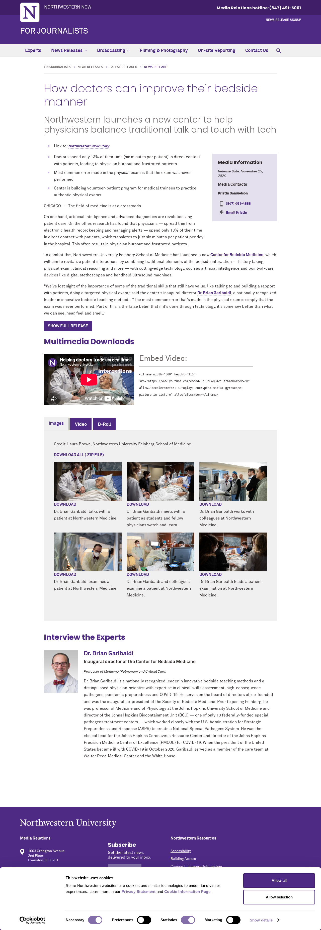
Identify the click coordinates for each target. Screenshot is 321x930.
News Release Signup (283, 20)
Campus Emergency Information (196, 866)
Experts (33, 50)
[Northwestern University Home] (30, 12)
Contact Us (256, 50)
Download (65, 504)
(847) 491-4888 (238, 203)
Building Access (183, 859)
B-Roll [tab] (104, 424)
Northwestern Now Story (88, 146)
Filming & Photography (164, 50)
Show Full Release (68, 326)
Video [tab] (81, 424)
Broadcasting (111, 50)
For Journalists (54, 31)
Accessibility (181, 851)
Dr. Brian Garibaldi (214, 293)
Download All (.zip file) (79, 455)
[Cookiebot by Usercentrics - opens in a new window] (32, 920)
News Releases (67, 50)
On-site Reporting (216, 50)
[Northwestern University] (160, 823)
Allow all (279, 880)
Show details (261, 920)
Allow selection (279, 897)
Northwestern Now (68, 7)
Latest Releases (123, 67)
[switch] (144, 920)
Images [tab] (56, 423)
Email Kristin (236, 213)
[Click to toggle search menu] (278, 50)
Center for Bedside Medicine (236, 255)
